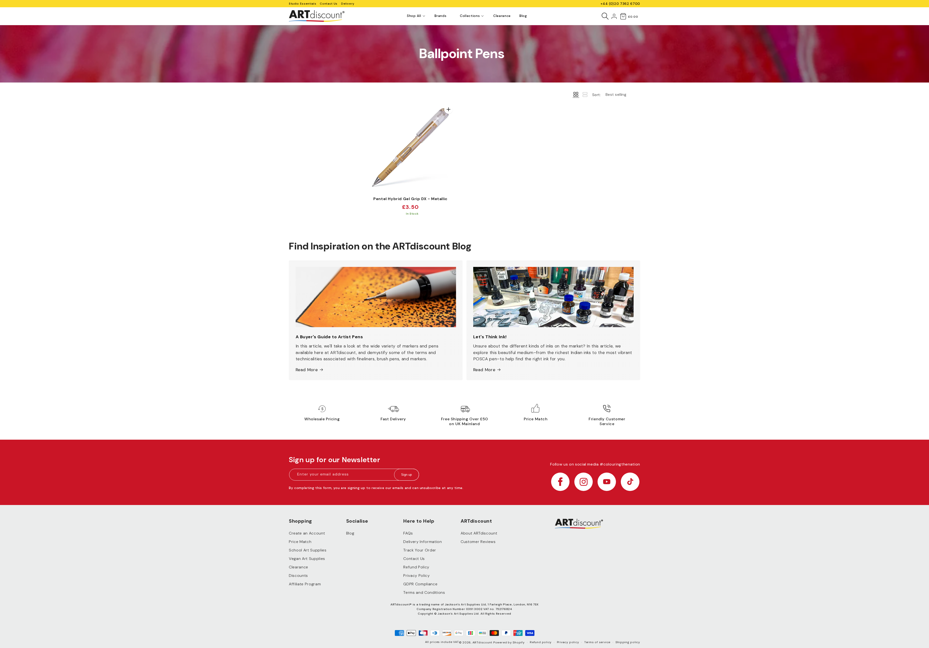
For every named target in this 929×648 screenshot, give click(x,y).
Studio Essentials (302, 4)
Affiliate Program (305, 584)
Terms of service (597, 642)
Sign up (406, 475)
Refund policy (541, 642)
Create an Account (307, 533)
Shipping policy (627, 642)
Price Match (300, 541)
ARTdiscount (482, 642)
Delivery (347, 4)
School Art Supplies (308, 550)
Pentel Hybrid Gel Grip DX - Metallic (410, 198)
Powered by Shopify (509, 642)
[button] (413, 16)
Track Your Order (419, 550)
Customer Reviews (478, 541)
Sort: (596, 94)
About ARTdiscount (479, 533)
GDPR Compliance (420, 584)
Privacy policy (568, 642)
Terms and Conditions (424, 592)
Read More (307, 369)
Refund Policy (416, 567)
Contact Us (328, 4)
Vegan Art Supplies (307, 558)
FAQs (408, 533)
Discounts (298, 575)
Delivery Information (422, 541)
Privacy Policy (416, 575)
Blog (350, 533)
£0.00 (633, 17)
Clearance (298, 567)
